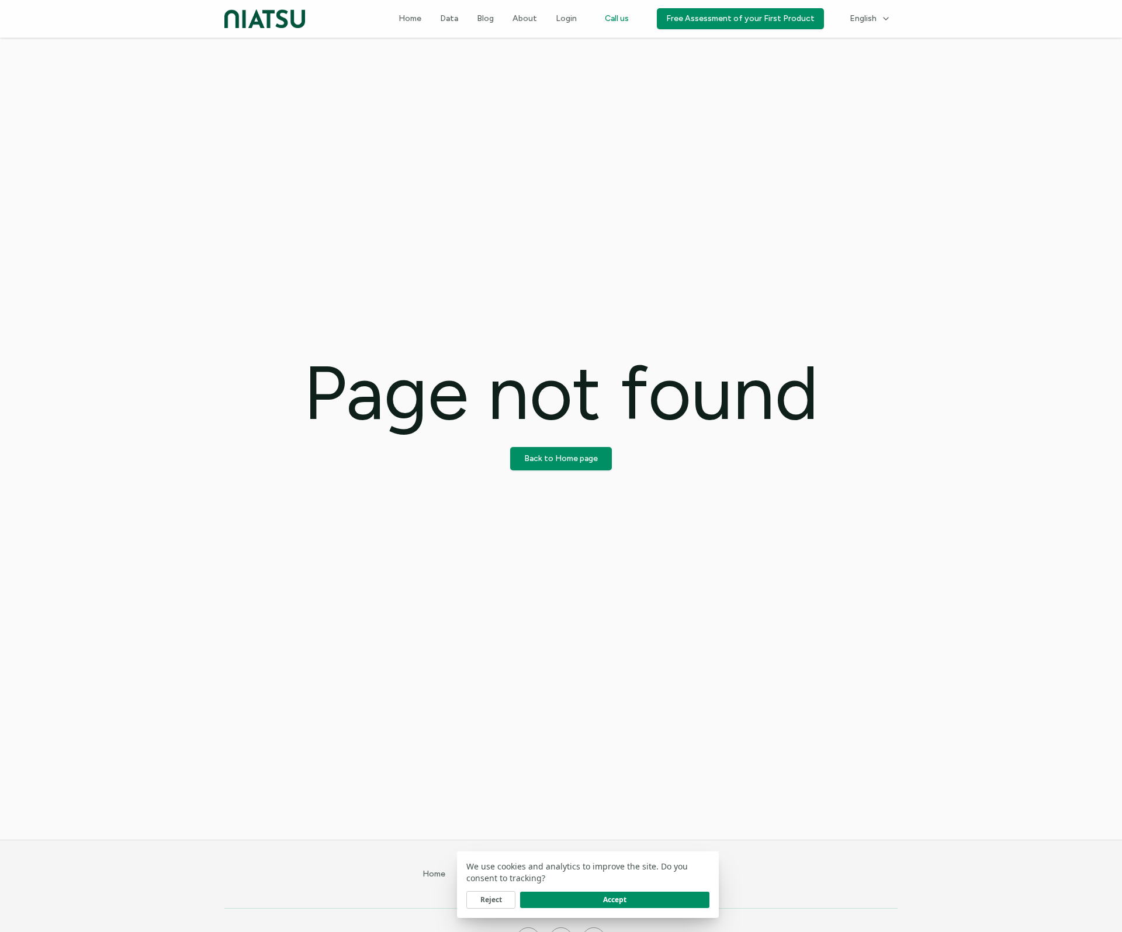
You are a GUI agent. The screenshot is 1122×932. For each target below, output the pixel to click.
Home (410, 18)
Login (566, 18)
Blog (485, 18)
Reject (491, 900)
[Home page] (264, 18)
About (524, 18)
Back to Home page (561, 458)
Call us (617, 18)
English (863, 18)
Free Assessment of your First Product (740, 18)
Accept (614, 900)
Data (449, 18)
